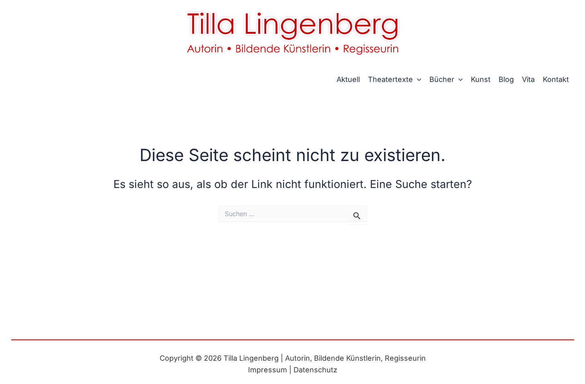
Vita (528, 79)
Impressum (268, 370)
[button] (417, 80)
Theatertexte (390, 79)
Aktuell (348, 79)
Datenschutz (315, 370)
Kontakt (556, 79)
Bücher (441, 79)
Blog (506, 79)
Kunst (481, 79)
